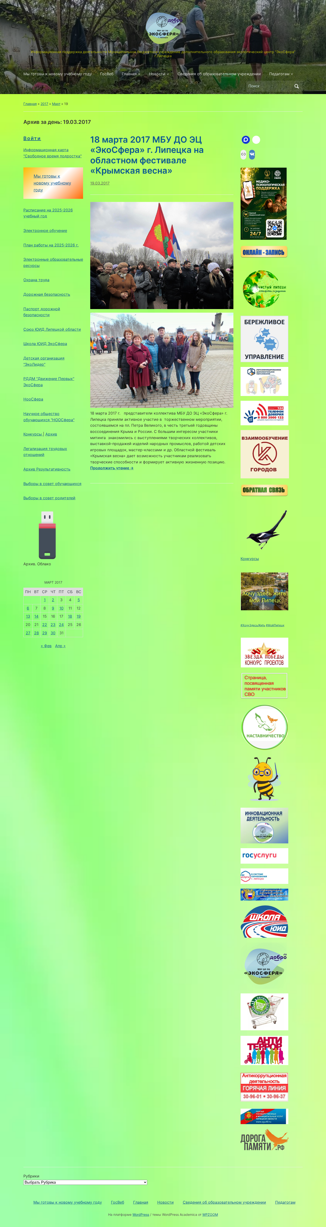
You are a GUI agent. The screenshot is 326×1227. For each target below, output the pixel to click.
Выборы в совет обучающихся (52, 483)
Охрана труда (36, 279)
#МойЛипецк (275, 625)
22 (44, 624)
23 (53, 624)
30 (53, 633)
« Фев (46, 645)
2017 (44, 104)
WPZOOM (210, 1214)
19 (79, 616)
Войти (32, 138)
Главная (129, 73)
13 (28, 616)
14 (36, 616)
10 (61, 608)
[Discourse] (246, 140)
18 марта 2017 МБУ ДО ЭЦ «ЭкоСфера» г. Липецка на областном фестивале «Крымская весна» (147, 155)
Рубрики (31, 1176)
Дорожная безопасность (46, 294)
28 (36, 633)
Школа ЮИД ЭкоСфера (45, 343)
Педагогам (279, 73)
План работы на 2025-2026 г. (51, 245)
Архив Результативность (46, 469)
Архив (51, 434)
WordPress (140, 1214)
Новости (157, 73)
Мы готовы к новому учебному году (57, 73)
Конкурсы (33, 434)
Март (56, 104)
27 (28, 633)
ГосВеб (106, 73)
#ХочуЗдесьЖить (253, 625)
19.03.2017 (100, 183)
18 (70, 616)
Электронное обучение (45, 230)
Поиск (296, 86)
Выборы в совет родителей (49, 498)
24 (61, 624)
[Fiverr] (256, 140)
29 (44, 633)
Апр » (60, 645)
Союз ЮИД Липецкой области (52, 329)
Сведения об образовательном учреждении (219, 73)
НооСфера (33, 399)
